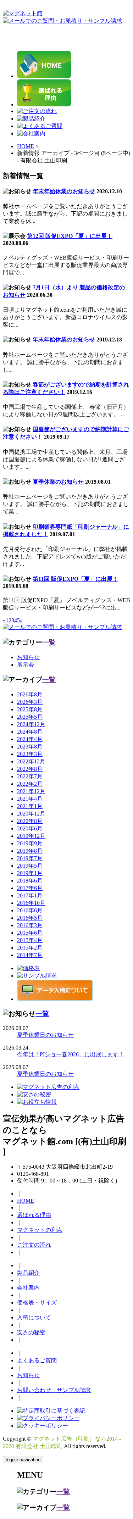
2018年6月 (30, 881)
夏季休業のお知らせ (58, 482)
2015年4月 (30, 940)
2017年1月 (30, 895)
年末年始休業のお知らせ (64, 191)
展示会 (25, 665)
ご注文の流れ (34, 1245)
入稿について (34, 1317)
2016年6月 (30, 910)
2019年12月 (31, 836)
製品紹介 (28, 1273)
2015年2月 (30, 948)
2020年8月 (30, 821)
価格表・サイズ (37, 1303)
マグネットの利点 (39, 1230)
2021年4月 (30, 799)
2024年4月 (30, 739)
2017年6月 (30, 888)
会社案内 (28, 1288)
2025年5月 (30, 717)
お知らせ (28, 657)
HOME (25, 146)
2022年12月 (31, 761)
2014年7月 (30, 955)
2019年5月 (30, 866)
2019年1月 (30, 873)
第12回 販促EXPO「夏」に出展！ (69, 236)
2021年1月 (30, 806)
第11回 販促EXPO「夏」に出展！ (75, 579)
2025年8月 (30, 709)
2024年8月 (30, 732)
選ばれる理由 (34, 1215)
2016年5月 (30, 918)
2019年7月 (30, 858)
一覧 (49, 642)
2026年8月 (30, 694)
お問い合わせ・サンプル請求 (54, 1390)
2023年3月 (30, 754)
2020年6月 (30, 828)
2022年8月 (30, 769)
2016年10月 (31, 903)
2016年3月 (30, 925)
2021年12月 (31, 791)
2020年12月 (31, 814)
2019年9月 (30, 843)
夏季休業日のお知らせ (45, 1035)
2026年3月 (30, 702)
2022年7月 (30, 776)
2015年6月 (30, 933)
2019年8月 (30, 851)
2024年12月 (31, 724)
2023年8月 (30, 747)
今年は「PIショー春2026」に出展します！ (70, 1054)
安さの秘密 (31, 1332)
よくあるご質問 (37, 1360)
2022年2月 (30, 784)
